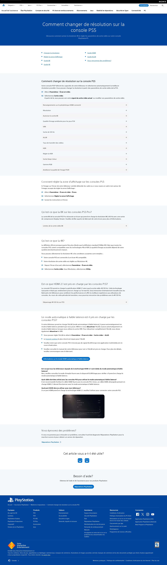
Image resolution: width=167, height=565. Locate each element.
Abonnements (82, 10)
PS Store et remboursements (62, 10)
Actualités (64, 5)
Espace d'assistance (90, 513)
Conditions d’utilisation (117, 513)
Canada (14, 560)
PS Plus (39, 5)
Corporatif (11, 524)
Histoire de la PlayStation (16, 527)
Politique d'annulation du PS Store (120, 516)
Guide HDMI (91, 53)
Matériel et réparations (105, 10)
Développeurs (114, 529)
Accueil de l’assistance (10, 10)
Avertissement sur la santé (118, 526)
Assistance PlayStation (21, 505)
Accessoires (51, 5)
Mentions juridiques (99, 560)
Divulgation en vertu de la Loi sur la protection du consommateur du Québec (95, 534)
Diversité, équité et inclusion (68, 521)
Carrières (10, 516)
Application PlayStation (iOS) (144, 519)
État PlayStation (26, 10)
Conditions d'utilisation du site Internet (138, 560)
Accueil (10, 505)
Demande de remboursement (93, 527)
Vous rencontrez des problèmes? (99, 61)
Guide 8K (47, 61)
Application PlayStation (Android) (145, 522)
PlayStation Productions (15, 521)
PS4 (34, 516)
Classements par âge (116, 523)
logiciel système (52, 339)
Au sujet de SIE (12, 513)
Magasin (11, 5)
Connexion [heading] (139, 510)
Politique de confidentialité (115, 560)
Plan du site (155, 560)
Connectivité (136, 10)
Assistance (77, 5)
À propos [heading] (11, 510)
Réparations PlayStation (91, 521)
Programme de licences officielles (120, 532)
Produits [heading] (36, 510)
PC (145, 10)
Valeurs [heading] (61, 510)
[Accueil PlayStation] (3, 5)
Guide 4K (47, 64)
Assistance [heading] (88, 510)
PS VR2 (35, 518)
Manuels (87, 530)
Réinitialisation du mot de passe (94, 524)
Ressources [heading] (114, 510)
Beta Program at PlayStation (144, 524)
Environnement (63, 513)
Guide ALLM (91, 57)
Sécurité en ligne (122, 10)
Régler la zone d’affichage (53, 57)
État (85, 518)
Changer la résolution (51, 53)
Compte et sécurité (42, 10)
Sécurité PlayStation (90, 516)
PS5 (21, 5)
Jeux (29, 5)
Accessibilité (63, 516)
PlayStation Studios (14, 518)
